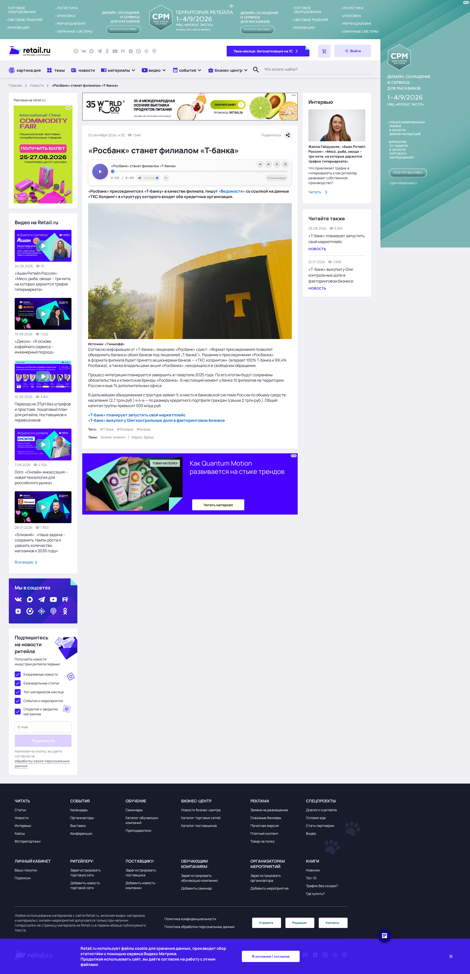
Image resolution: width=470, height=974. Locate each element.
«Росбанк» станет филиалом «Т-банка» (143, 166)
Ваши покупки (26, 870)
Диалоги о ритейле (321, 810)
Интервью (23, 825)
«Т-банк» (97, 415)
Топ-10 (311, 878)
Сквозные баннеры (265, 817)
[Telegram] (99, 51)
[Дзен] (130, 51)
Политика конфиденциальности (190, 918)
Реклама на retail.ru (29, 100)
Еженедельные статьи (41, 683)
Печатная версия (264, 825)
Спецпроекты (321, 801)
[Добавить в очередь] (276, 164)
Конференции (81, 833)
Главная (15, 85)
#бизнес (143, 429)
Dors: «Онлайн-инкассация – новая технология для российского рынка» (41, 477)
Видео (311, 833)
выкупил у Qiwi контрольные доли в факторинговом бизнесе (165, 420)
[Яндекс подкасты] (138, 51)
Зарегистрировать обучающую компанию (199, 878)
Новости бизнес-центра (201, 810)
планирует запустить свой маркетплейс (146, 415)
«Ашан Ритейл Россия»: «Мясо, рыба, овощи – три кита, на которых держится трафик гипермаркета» (43, 281)
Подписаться (43, 741)
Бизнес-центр (196, 801)
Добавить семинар (196, 888)
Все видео (24, 562)
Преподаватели (138, 830)
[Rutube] (122, 51)
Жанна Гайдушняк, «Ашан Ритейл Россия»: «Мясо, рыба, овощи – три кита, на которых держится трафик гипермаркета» (336, 154)
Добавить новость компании (140, 885)
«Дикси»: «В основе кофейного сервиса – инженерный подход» (34, 347)
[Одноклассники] (107, 51)
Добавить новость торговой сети (85, 885)
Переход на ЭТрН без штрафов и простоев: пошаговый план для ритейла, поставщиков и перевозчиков (43, 412)
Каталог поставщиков (199, 825)
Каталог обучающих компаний (142, 820)
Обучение (136, 801)
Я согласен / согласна (271, 956)
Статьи (20, 810)
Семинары (134, 810)
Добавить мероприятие (269, 888)
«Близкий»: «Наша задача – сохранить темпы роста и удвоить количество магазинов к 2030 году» (40, 542)
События (80, 801)
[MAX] (91, 51)
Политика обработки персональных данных (199, 926)
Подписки (23, 878)
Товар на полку (262, 841)
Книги (312, 861)
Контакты (332, 923)
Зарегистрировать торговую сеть (85, 872)
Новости (37, 85)
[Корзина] (324, 51)
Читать (314, 192)
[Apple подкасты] (154, 51)
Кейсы (20, 833)
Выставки (78, 825)
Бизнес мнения (113, 437)
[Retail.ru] (37, 51)
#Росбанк (125, 429)
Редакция (299, 923)
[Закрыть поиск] (254, 74)
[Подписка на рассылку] (75, 51)
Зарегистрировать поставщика (141, 872)
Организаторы (82, 817)
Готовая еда (316, 817)
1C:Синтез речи (277, 178)
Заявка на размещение (269, 810)
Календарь (79, 810)
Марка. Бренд (142, 437)
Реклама (259, 801)
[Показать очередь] (285, 164)
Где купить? (315, 893)
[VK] (83, 51)
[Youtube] (115, 51)
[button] (118, 70)
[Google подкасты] (146, 51)
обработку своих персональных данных (42, 763)
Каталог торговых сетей (201, 817)
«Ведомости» (232, 191)
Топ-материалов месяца (44, 692)
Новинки (313, 870)
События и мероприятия (43, 700)
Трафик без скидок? (322, 885)
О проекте (266, 923)
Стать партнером (320, 825)
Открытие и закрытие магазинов (41, 711)
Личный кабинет (33, 861)
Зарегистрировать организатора (265, 878)
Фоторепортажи (28, 841)
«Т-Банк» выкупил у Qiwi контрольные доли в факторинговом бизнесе (330, 275)
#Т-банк (107, 429)
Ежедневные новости (41, 674)
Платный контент (264, 833)
